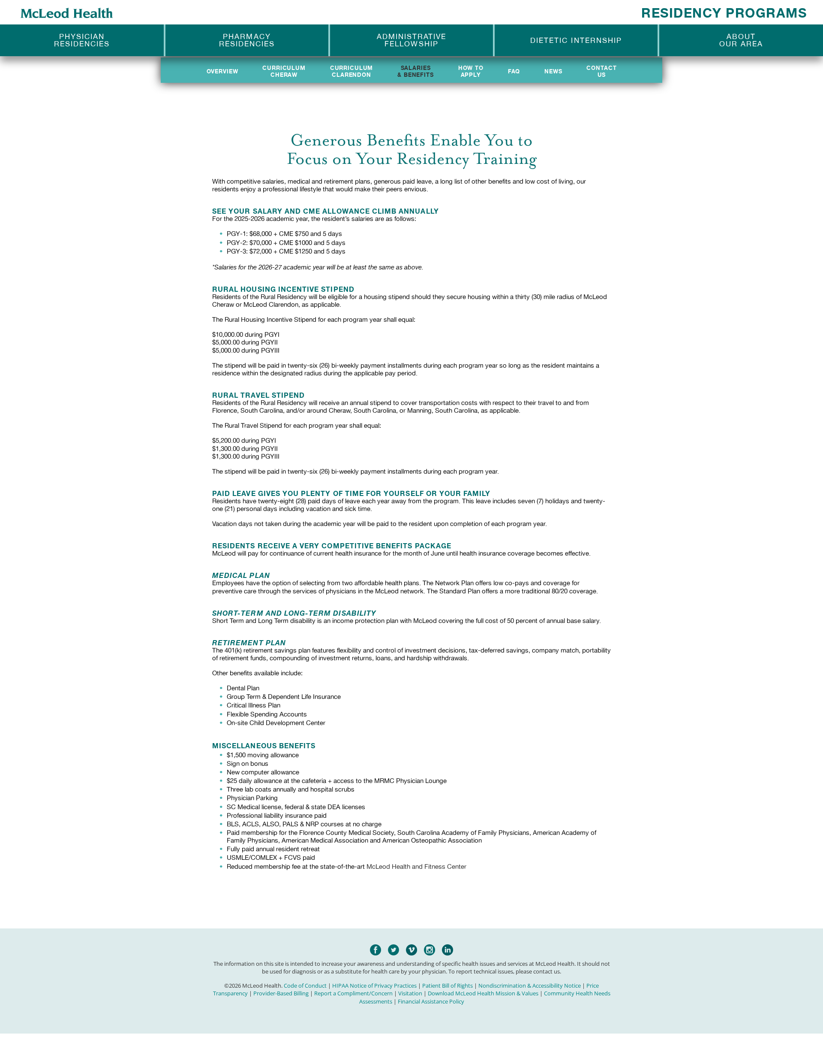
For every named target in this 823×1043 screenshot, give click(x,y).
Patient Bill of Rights (447, 985)
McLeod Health (67, 13)
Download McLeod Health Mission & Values (483, 993)
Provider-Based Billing (281, 993)
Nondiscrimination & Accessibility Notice (529, 985)
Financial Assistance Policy (431, 1001)
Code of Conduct (305, 985)
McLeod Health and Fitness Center (416, 867)
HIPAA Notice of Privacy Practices (374, 985)
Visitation (410, 993)
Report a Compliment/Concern (353, 993)
